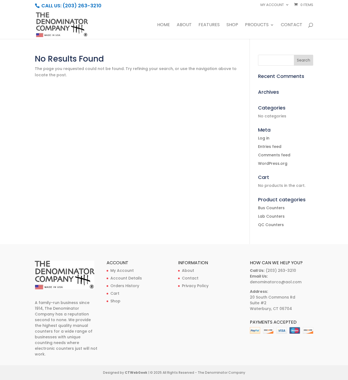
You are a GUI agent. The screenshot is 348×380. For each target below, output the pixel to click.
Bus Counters (271, 208)
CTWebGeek (136, 372)
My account (272, 5)
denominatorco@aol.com (276, 282)
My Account (122, 270)
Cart (114, 293)
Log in (263, 138)
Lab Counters (271, 216)
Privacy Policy (195, 285)
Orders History (124, 285)
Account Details (126, 278)
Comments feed (274, 155)
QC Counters (271, 224)
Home (163, 25)
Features (209, 25)
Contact (291, 25)
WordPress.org (272, 163)
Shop (232, 25)
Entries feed (269, 146)
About (184, 25)
